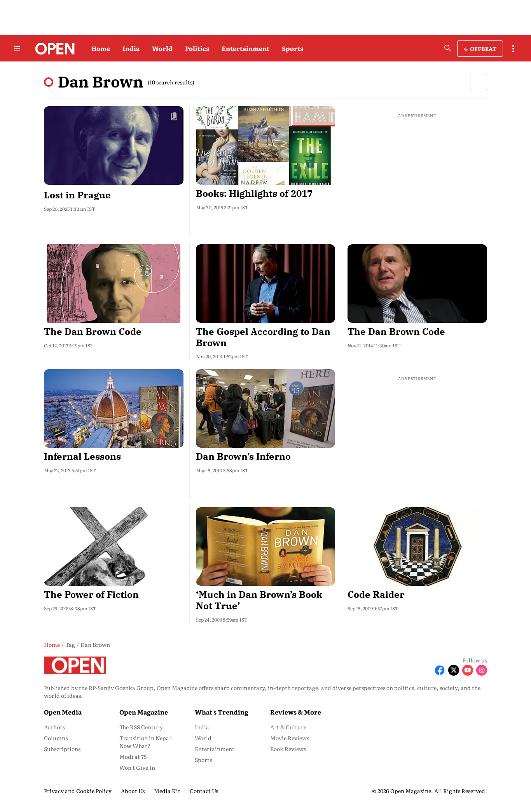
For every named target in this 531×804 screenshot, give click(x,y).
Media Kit (167, 791)
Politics (197, 48)
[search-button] (447, 48)
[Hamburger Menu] (17, 48)
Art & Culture (288, 727)
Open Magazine (143, 711)
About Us (133, 791)
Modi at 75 (133, 756)
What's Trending (221, 711)
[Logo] (53, 48)
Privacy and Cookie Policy (78, 791)
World (162, 48)
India (131, 48)
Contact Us (204, 791)
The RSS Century (141, 727)
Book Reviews (288, 749)
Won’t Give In (137, 767)
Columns (56, 738)
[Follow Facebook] (439, 670)
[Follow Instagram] (481, 670)
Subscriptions (62, 749)
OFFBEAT (483, 49)
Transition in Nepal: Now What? (146, 742)
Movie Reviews (289, 738)
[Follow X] (453, 670)
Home (100, 48)
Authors (54, 727)
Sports (292, 48)
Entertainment (245, 48)
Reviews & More (295, 711)
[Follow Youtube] (467, 670)
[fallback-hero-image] (113, 145)
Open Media (63, 711)
